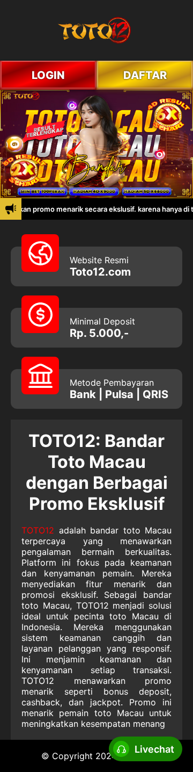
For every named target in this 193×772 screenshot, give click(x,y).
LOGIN (48, 75)
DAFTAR (145, 75)
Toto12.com (100, 271)
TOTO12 (37, 530)
